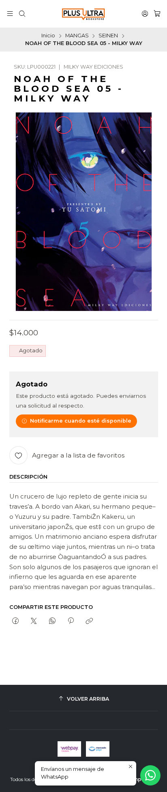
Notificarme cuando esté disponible (80, 421)
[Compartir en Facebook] (15, 621)
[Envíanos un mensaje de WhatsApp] (150, 775)
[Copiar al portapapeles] (89, 621)
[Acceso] (144, 14)
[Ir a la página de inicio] (83, 14)
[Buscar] (22, 14)
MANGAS (77, 36)
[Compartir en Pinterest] (70, 621)
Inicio (48, 36)
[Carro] (157, 13)
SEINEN (108, 36)
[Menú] (9, 14)
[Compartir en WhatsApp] (52, 621)
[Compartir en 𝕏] (34, 621)
